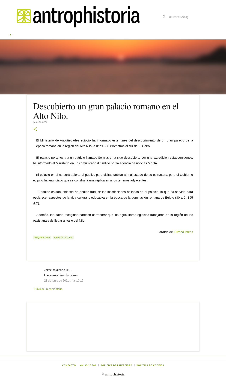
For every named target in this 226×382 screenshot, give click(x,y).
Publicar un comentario (48, 289)
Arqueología (42, 237)
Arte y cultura (63, 237)
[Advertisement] (113, 326)
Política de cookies (150, 365)
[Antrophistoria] (76, 16)
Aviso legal (88, 365)
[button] (35, 129)
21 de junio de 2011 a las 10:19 (63, 280)
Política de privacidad (116, 365)
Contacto (69, 365)
